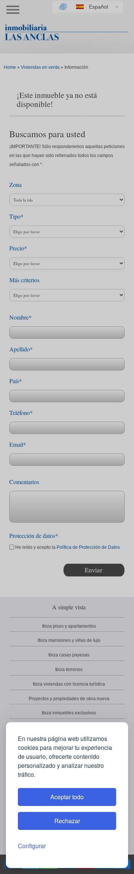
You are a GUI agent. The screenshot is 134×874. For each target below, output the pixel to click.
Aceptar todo (67, 797)
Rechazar (67, 820)
